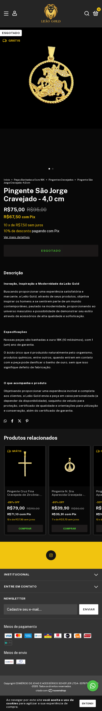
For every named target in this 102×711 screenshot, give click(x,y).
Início (7, 179)
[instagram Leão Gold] (51, 555)
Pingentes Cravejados (61, 179)
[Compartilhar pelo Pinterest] (27, 421)
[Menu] (7, 14)
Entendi (87, 703)
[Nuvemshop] (51, 691)
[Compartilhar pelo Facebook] (12, 421)
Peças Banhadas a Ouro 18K (29, 179)
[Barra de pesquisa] (87, 14)
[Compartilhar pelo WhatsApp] (5, 421)
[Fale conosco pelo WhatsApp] (92, 685)
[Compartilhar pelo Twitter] (19, 421)
